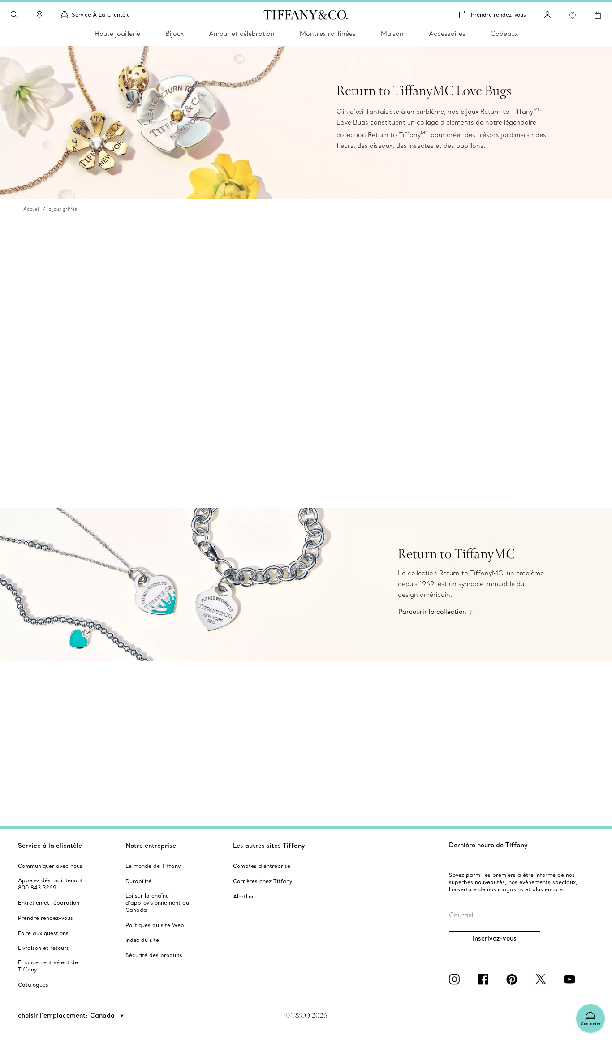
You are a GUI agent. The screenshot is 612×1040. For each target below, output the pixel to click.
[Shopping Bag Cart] (597, 15)
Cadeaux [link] (504, 34)
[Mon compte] (547, 14)
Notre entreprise (150, 845)
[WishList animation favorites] (572, 15)
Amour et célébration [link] (242, 34)
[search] (14, 14)
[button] (14, 14)
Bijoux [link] (174, 34)
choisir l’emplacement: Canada (67, 1015)
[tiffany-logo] (306, 15)
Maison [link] (392, 34)
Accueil (31, 209)
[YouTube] (571, 979)
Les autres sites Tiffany (269, 845)
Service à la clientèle (50, 845)
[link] (39, 14)
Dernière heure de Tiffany (488, 845)
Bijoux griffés (62, 209)
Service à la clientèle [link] (101, 14)
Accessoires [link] (447, 34)
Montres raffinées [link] (328, 34)
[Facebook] (485, 979)
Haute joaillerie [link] (117, 34)
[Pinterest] (513, 979)
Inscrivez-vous (495, 938)
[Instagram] (456, 979)
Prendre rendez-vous (498, 14)
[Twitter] (542, 979)
